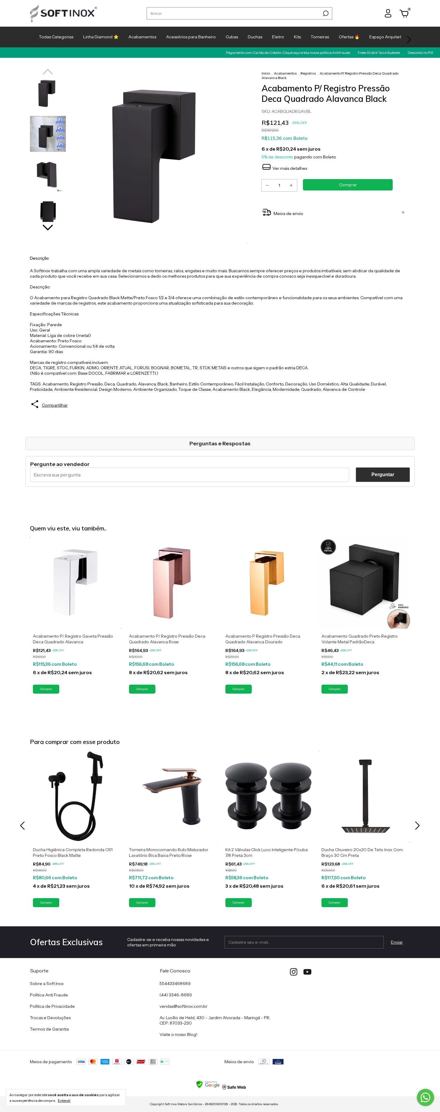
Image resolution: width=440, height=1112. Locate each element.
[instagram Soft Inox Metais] (293, 972)
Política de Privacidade (52, 1006)
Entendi (64, 1100)
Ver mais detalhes (289, 168)
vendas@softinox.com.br (183, 1006)
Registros (308, 73)
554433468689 (175, 983)
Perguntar (382, 474)
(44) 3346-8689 (176, 995)
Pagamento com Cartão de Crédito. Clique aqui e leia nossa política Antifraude (262, 52)
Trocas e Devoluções (50, 1017)
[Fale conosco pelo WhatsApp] (425, 1097)
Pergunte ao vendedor (59, 464)
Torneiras (320, 37)
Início (266, 73)
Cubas (232, 37)
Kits (297, 37)
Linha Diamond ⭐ (101, 37)
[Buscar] (325, 13)
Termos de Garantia (49, 1029)
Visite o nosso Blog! (178, 1034)
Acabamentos (142, 37)
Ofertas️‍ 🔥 (349, 37)
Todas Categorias (56, 37)
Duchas (255, 37)
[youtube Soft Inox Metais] (307, 972)
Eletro (278, 37)
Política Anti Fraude (49, 995)
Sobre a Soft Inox (47, 983)
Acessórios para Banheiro (191, 37)
